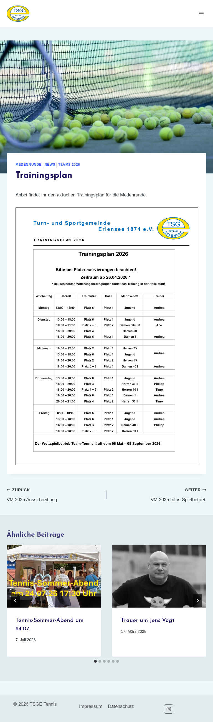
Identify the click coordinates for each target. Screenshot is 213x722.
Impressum (90, 706)
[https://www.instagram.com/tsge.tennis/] (168, 709)
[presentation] (54, 576)
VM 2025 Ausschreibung (32, 495)
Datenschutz (121, 706)
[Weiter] (197, 600)
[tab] (95, 661)
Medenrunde (29, 165)
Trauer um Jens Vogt (147, 620)
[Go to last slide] (15, 600)
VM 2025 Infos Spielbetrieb (178, 495)
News (50, 165)
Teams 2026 (69, 165)
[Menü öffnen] (201, 13)
